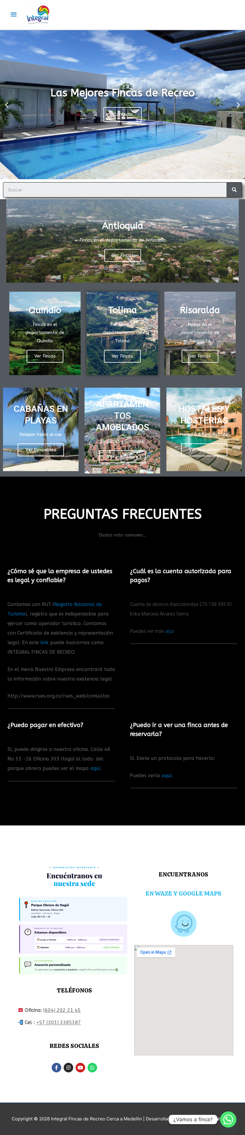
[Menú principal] (14, 15)
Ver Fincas (122, 255)
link (44, 642)
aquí (169, 631)
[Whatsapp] (92, 1067)
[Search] (234, 190)
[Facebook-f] (56, 1067)
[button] (6, 105)
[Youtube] (80, 1067)
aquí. (167, 775)
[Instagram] (68, 1067)
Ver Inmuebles (40, 449)
